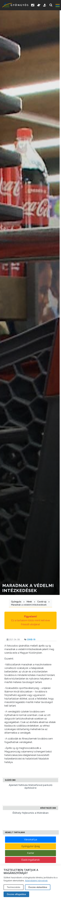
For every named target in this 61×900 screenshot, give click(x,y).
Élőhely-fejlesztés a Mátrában (31, 812)
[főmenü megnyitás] (58, 6)
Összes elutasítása (37, 887)
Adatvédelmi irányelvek (36, 880)
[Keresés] (50, 5)
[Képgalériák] (32, 5)
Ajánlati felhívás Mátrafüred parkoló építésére (30, 786)
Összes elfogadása (16, 894)
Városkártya (30, 839)
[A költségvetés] (44, 5)
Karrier (30, 853)
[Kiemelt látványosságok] (38, 5)
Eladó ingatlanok (30, 859)
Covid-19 (31, 639)
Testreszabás (13, 887)
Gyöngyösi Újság (30, 846)
